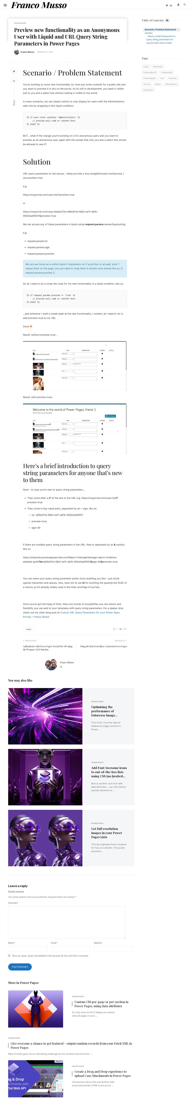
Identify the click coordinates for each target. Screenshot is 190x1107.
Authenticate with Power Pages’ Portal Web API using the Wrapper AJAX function (47, 648)
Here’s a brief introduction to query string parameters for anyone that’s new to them (160, 39)
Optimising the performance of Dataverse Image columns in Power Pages (108, 711)
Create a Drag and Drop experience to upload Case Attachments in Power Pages (103, 1073)
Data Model (148, 90)
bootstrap (173, 78)
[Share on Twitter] (14, 71)
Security (146, 84)
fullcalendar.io (171, 84)
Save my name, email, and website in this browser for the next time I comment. (50, 956)
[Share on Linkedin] (14, 81)
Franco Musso (27, 52)
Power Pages (20, 23)
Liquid (28, 629)
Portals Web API (149, 72)
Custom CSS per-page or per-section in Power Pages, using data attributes (101, 1004)
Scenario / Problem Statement (160, 29)
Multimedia (157, 66)
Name (11, 943)
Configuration (166, 72)
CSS (162, 78)
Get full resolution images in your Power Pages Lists (106, 833)
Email (54, 943)
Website (98, 943)
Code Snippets (149, 78)
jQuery (158, 84)
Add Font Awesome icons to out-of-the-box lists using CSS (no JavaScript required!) (109, 772)
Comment (13, 903)
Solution (148, 33)
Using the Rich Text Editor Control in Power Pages (103, 646)
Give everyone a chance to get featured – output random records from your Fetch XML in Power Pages (71, 1045)
